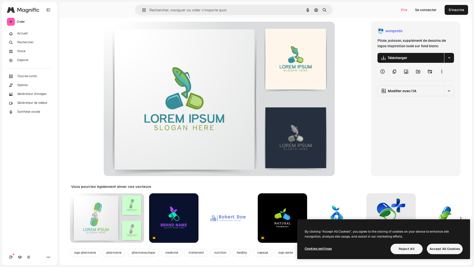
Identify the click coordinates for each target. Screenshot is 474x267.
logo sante (285, 253)
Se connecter (426, 10)
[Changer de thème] (29, 257)
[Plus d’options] (442, 72)
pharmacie (113, 253)
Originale (136, 31)
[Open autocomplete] (142, 10)
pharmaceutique (143, 253)
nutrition (220, 253)
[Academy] (20, 257)
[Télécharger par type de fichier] (449, 58)
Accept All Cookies (445, 249)
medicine (171, 253)
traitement (196, 253)
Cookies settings (318, 248)
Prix (404, 10)
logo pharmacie (85, 253)
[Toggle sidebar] (48, 10)
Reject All (407, 249)
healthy (242, 253)
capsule (262, 253)
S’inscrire (456, 10)
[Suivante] (460, 218)
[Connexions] (11, 257)
